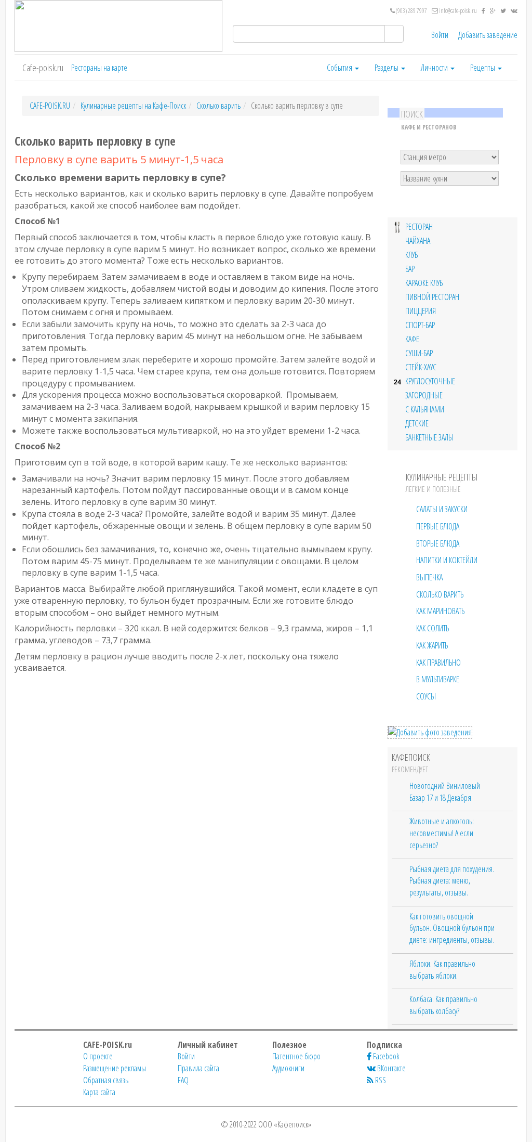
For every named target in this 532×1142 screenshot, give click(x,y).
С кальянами (424, 409)
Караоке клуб (424, 283)
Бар (410, 269)
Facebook (385, 1056)
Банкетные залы (429, 437)
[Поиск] (394, 34)
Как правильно (438, 662)
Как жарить (432, 645)
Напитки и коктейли (446, 560)
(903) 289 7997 (411, 10)
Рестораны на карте (99, 67)
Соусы (426, 696)
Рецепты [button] (483, 67)
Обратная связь (105, 1080)
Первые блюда (437, 526)
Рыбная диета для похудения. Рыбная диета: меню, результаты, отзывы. (451, 880)
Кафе (412, 339)
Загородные (424, 395)
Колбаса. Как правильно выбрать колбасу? (443, 1005)
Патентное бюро (296, 1056)
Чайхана (417, 241)
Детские (417, 423)
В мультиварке (437, 679)
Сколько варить (439, 594)
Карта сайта (99, 1092)
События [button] (340, 67)
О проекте (98, 1056)
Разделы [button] (387, 67)
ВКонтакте (391, 1068)
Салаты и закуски (442, 509)
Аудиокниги (288, 1068)
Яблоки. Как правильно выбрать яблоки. (442, 969)
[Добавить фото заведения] (430, 732)
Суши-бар (419, 353)
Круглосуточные (430, 381)
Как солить (432, 628)
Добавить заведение (487, 35)
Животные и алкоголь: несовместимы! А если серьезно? (441, 832)
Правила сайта (198, 1068)
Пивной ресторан (432, 297)
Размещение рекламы (114, 1068)
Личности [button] (435, 67)
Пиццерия (420, 311)
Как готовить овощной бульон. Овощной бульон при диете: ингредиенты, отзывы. (452, 928)
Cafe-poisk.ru (42, 67)
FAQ (183, 1080)
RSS (380, 1080)
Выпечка (429, 577)
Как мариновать (440, 611)
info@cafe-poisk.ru (457, 10)
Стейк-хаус (420, 367)
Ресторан (419, 227)
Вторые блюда (437, 543)
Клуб (411, 255)
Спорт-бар (420, 325)
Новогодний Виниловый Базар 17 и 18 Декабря (444, 791)
